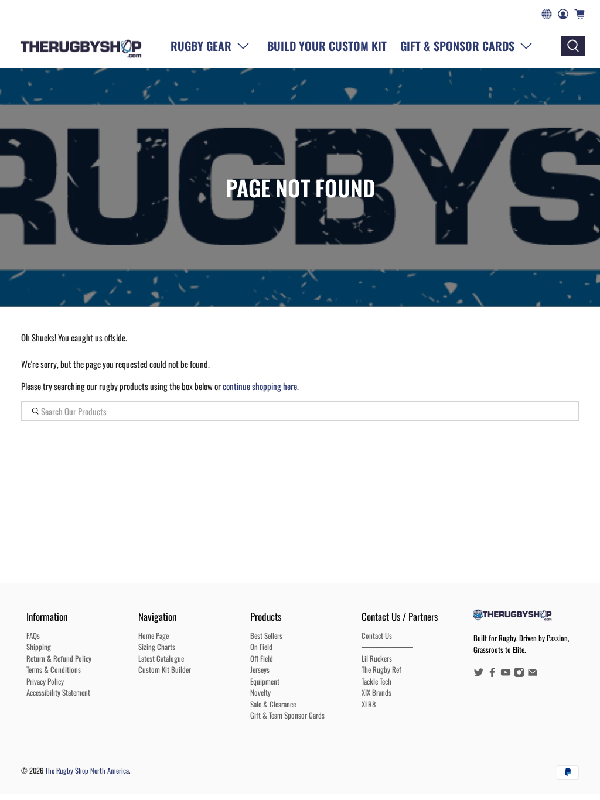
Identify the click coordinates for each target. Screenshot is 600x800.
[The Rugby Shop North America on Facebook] (492, 674)
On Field (261, 646)
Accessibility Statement (58, 692)
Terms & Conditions (53, 669)
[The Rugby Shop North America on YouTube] (505, 674)
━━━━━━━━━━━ (387, 646)
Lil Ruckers (377, 658)
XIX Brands (376, 692)
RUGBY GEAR (201, 45)
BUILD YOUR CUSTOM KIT (327, 45)
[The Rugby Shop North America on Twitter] (478, 674)
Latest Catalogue (161, 658)
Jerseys (260, 669)
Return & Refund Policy (58, 658)
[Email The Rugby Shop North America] (532, 674)
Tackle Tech (376, 681)
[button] (469, 45)
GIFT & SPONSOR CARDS (457, 45)
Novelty (260, 692)
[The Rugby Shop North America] (81, 45)
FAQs (33, 635)
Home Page (153, 635)
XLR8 (369, 704)
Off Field (261, 658)
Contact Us (377, 635)
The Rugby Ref (381, 669)
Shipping (38, 646)
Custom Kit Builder (164, 669)
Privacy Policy (45, 681)
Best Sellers (266, 635)
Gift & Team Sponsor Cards (287, 715)
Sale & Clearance (273, 704)
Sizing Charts (156, 646)
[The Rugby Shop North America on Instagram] (519, 674)
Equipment (264, 681)
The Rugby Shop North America (87, 770)
